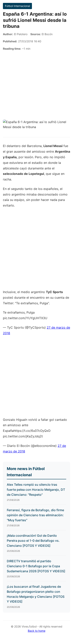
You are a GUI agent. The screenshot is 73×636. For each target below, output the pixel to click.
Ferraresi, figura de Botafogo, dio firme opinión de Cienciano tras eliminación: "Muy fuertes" (35, 515)
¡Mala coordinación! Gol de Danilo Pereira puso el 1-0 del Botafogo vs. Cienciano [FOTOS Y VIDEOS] (33, 540)
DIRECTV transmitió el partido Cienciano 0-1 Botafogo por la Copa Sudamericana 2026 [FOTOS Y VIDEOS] (36, 566)
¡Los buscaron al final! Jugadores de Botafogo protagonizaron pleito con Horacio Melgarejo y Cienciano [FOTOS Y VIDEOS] (35, 594)
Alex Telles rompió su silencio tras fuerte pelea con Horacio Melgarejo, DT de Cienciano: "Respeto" (36, 489)
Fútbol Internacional (17, 6)
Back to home (36, 630)
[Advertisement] (36, 85)
